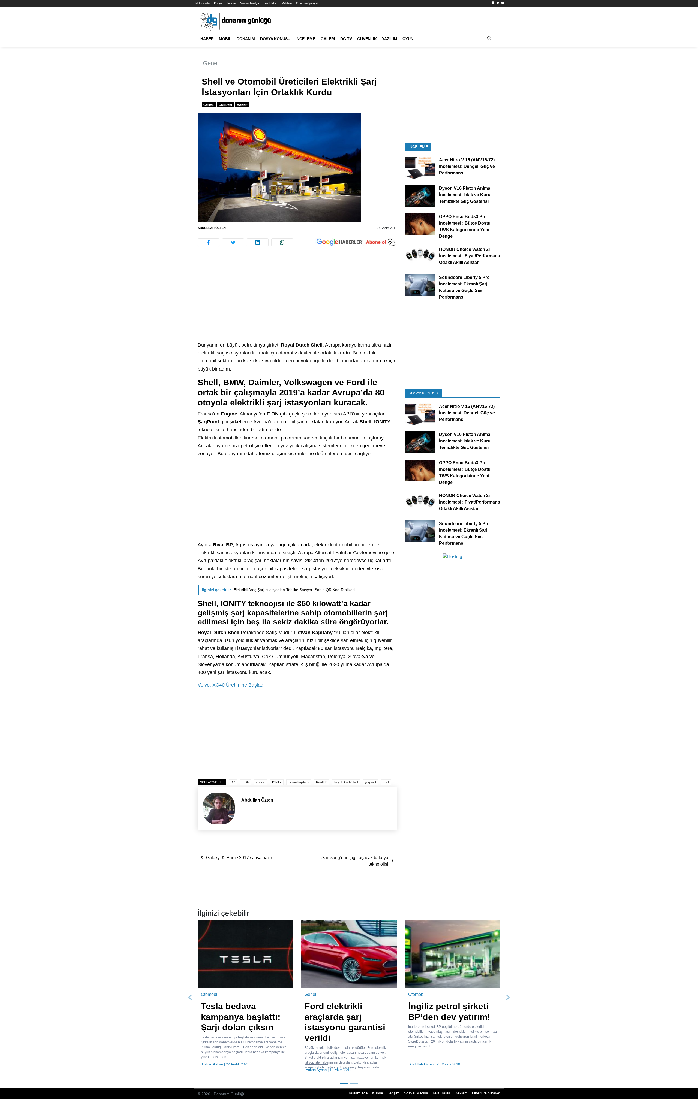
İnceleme (305, 39)
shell (386, 782)
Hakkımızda (202, 3)
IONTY (276, 782)
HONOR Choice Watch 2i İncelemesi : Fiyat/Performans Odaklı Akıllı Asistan (469, 255)
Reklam (287, 3)
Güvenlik (367, 39)
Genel (211, 63)
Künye (218, 3)
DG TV (346, 39)
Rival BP (321, 782)
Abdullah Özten (212, 228)
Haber (207, 39)
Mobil (225, 39)
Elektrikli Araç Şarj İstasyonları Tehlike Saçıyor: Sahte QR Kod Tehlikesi (278, 590)
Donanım (246, 39)
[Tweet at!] (233, 242)
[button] (190, 997)
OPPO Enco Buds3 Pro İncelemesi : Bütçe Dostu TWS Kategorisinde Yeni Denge (465, 226)
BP (233, 782)
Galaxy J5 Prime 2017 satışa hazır (239, 857)
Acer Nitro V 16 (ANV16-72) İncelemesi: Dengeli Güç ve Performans (467, 166)
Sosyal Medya (249, 3)
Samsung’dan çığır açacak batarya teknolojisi (354, 860)
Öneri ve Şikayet (307, 3)
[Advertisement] (169, 98)
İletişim (231, 3)
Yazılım (389, 39)
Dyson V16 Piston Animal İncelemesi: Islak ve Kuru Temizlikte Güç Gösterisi (465, 195)
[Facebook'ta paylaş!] (208, 242)
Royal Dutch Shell (346, 782)
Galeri (328, 39)
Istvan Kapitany (298, 782)
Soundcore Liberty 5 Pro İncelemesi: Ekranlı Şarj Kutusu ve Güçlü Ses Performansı (464, 287)
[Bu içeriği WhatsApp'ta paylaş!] (282, 242)
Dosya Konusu (275, 39)
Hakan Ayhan (212, 1064)
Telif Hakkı (270, 3)
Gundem (225, 104)
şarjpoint (370, 782)
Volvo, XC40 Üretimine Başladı (231, 685)
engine (260, 782)
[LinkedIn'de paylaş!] (257, 242)
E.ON (245, 782)
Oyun (407, 39)
